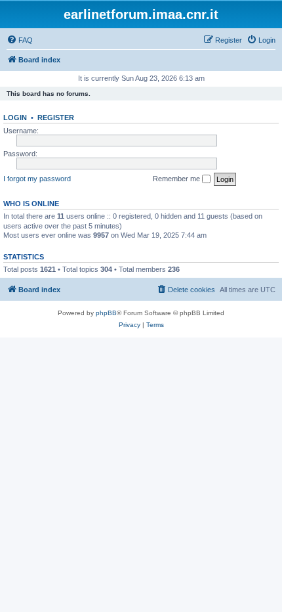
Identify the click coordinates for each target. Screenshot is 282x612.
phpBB (106, 313)
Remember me (177, 179)
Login (15, 117)
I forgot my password (37, 179)
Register (55, 117)
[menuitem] (20, 40)
